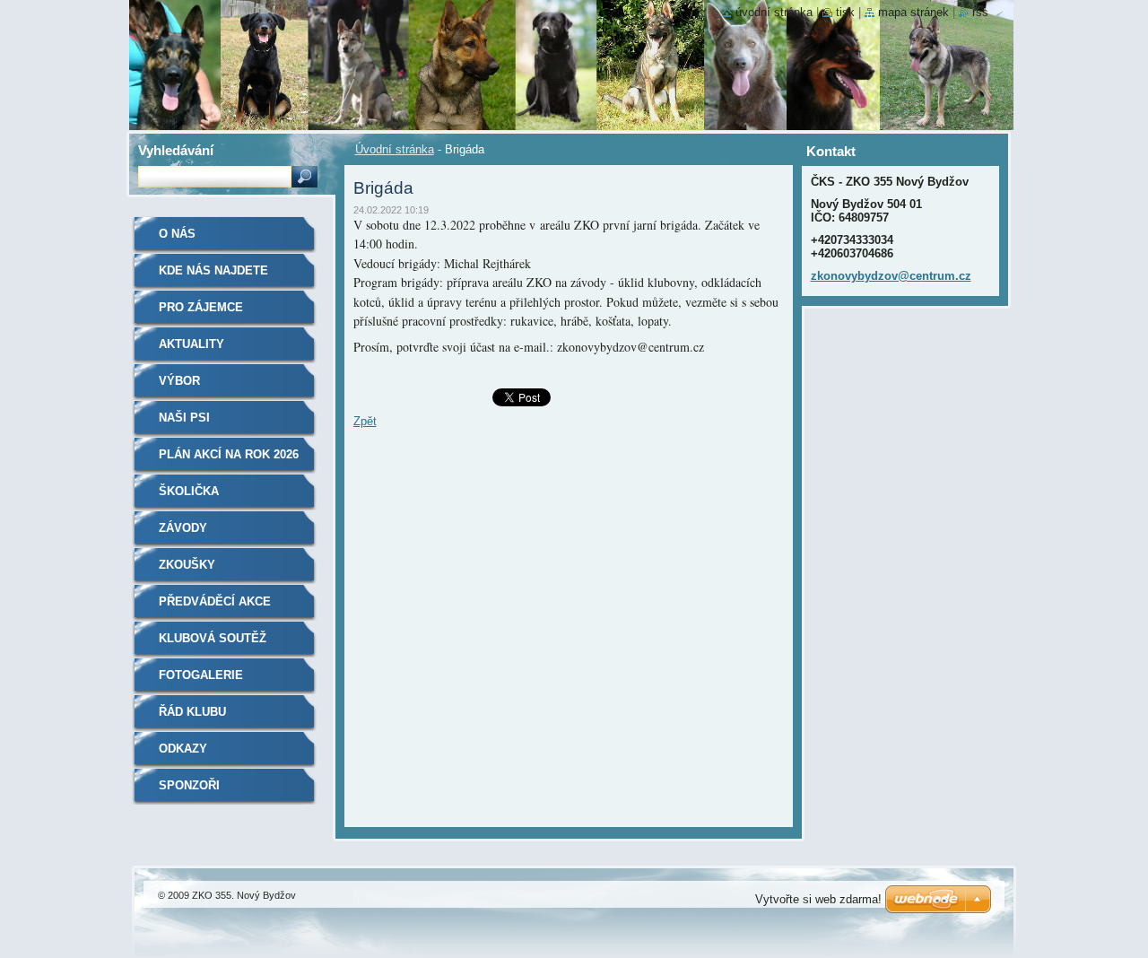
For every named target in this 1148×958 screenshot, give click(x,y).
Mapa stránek (913, 12)
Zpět (365, 421)
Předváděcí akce (215, 601)
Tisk (845, 12)
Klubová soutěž (212, 638)
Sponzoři (189, 785)
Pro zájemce (201, 307)
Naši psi (184, 417)
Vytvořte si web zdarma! (818, 899)
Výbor (179, 381)
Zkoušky (187, 564)
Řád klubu (192, 711)
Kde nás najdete (213, 270)
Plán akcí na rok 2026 (229, 454)
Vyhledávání (175, 150)
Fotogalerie (201, 675)
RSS (980, 12)
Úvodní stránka (394, 149)
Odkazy (183, 748)
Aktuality (191, 344)
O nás (177, 233)
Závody (183, 528)
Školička (189, 491)
